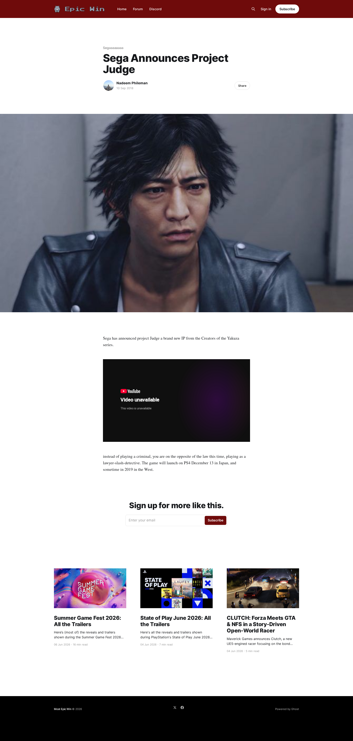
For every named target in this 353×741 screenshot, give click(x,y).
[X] (174, 707)
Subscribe (287, 9)
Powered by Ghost (287, 709)
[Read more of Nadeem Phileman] (108, 85)
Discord (155, 9)
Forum (138, 9)
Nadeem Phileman (132, 83)
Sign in (266, 9)
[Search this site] (253, 9)
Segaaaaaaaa (113, 48)
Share (242, 85)
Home (121, 9)
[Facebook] (182, 707)
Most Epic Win (62, 709)
